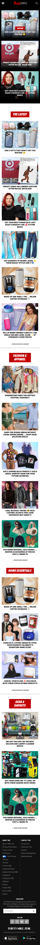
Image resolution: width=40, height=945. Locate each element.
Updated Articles (9, 869)
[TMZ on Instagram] (26, 921)
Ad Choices (7, 853)
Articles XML (7, 866)
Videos (5, 894)
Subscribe (34, 911)
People (5, 884)
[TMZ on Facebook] (12, 921)
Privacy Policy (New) (10, 847)
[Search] (37, 3)
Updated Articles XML (10, 872)
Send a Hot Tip (26, 847)
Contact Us (25, 844)
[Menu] (3, 3)
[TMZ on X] (17, 921)
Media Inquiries (26, 856)
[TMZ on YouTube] (22, 921)
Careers (24, 850)
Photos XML (7, 891)
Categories (6, 875)
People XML (7, 888)
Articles (5, 862)
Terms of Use (7, 850)
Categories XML (8, 878)
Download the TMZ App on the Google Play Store (29, 938)
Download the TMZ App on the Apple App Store (10, 938)
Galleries (6, 881)
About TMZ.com (8, 844)
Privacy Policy (14, 906)
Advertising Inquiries (28, 853)
